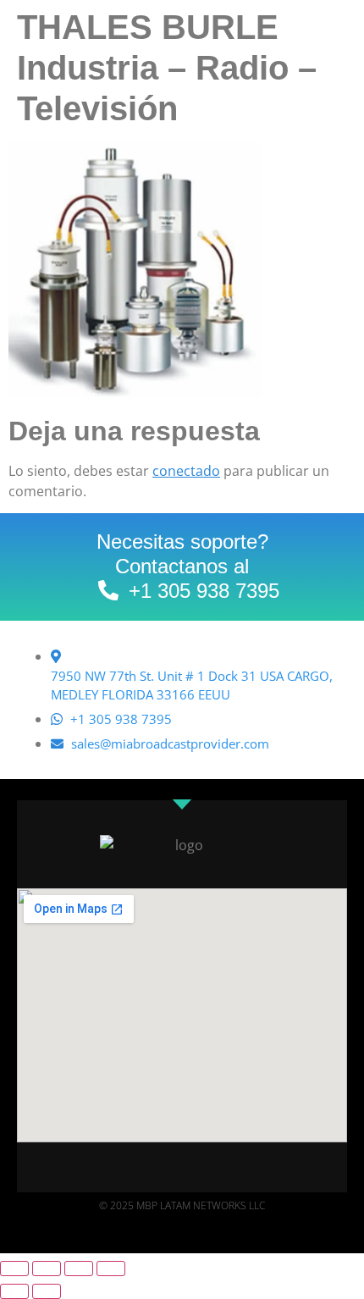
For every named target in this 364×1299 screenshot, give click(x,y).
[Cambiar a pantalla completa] (46, 1268)
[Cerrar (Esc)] (111, 1268)
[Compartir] (78, 1268)
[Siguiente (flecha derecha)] (46, 1291)
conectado (186, 471)
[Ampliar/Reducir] (14, 1268)
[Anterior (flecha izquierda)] (14, 1291)
